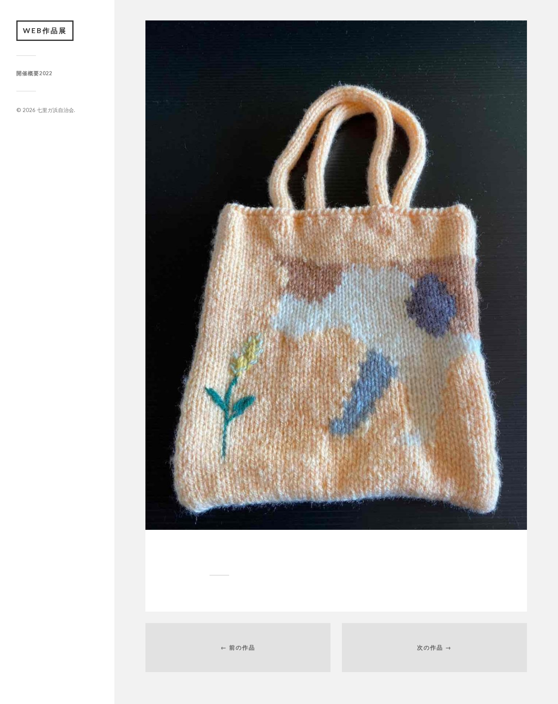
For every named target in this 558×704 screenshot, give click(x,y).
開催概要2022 (34, 73)
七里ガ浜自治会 (55, 110)
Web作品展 (45, 30)
